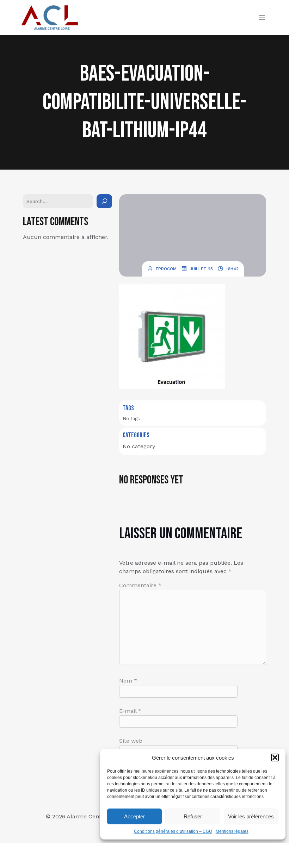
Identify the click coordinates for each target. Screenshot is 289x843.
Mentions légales (232, 831)
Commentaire (140, 585)
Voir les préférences (251, 816)
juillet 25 (201, 268)
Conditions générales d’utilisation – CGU (173, 831)
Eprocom (166, 268)
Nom (128, 680)
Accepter (134, 816)
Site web (130, 740)
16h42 (232, 268)
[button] (274, 757)
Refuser (193, 816)
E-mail (130, 711)
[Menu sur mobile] (262, 18)
